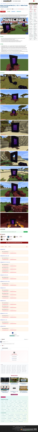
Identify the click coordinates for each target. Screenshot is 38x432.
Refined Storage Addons (20, 421)
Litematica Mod (35, 21)
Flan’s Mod (31, 26)
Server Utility (12, 409)
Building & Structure (21, 402)
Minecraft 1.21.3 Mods (19, 370)
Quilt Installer (35, 7)
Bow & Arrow (12, 402)
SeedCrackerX (31, 34)
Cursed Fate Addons (18, 415)
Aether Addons (19, 418)
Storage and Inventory (20, 409)
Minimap (13, 406)
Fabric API (31, 6)
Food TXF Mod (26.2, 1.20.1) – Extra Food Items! (14, 392)
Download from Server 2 (13, 259)
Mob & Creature (17, 406)
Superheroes (25, 409)
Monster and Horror (22, 406)
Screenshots (13, 11)
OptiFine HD (35, 6)
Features (8, 11)
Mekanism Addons (11, 421)
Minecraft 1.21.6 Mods (8, 371)
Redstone (9, 409)
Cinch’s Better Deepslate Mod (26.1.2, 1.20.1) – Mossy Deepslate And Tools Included (23, 392)
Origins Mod (31, 23)
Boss (9, 402)
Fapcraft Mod (35, 34)
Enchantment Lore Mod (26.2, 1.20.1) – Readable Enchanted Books (5, 392)
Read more (28, 430)
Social (16, 409)
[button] (3, 345)
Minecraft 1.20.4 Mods (14, 369)
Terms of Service (17, 426)
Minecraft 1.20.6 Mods (19, 369)
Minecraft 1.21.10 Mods (9, 370)
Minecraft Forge (31, 5)
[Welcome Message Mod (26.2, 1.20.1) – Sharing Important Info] (23, 379)
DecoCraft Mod (31, 24)
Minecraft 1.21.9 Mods (24, 371)
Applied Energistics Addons (11, 415)
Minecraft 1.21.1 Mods (3, 370)
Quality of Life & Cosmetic (3, 409)
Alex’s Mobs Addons (25, 418)
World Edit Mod (35, 23)
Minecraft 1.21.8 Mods (19, 371)
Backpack (2, 402)
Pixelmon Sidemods (24, 415)
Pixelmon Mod (31, 9)
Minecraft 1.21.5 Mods (3, 371)
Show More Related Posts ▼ (14, 394)
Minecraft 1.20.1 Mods (3, 369)
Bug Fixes (16, 402)
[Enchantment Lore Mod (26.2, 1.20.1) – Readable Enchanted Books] (5, 388)
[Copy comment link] (4, 345)
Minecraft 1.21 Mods (24, 369)
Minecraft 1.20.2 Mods (8, 369)
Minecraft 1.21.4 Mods (24, 370)
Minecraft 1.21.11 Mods (14, 370)
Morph (26, 406)
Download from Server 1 (6, 259)
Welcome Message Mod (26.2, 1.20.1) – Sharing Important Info (23, 383)
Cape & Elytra (25, 402)
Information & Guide (3, 406)
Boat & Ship (6, 402)
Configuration (19, 11)
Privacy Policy (21, 426)
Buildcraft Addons (9, 418)
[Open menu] (1, 1)
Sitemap (24, 426)
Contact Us (14, 426)
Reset (26, 246)
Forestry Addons (14, 418)
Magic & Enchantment (9, 406)
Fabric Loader (35, 5)
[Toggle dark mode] (35, 1)
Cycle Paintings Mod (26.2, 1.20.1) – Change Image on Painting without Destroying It (14, 383)
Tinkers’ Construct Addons (3, 418)
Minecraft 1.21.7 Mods (14, 371)
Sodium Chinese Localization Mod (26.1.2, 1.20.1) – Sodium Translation (5, 383)
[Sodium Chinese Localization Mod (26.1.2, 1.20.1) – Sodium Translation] (5, 379)
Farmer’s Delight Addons (3, 415)
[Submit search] (33, 1)
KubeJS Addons (2, 421)
